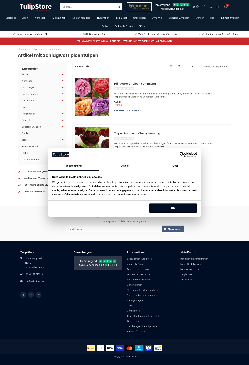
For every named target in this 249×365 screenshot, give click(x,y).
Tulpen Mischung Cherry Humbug (137, 133)
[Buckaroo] (149, 348)
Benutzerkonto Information (194, 258)
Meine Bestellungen (190, 263)
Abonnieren (174, 228)
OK (173, 208)
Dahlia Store (133, 310)
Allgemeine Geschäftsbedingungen (145, 289)
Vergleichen (186, 274)
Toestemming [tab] (74, 165)
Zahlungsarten (134, 284)
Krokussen (122, 17)
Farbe (105, 26)
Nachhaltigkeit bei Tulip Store (142, 326)
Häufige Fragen (135, 300)
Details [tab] (124, 165)
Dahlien (200, 17)
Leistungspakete (81, 17)
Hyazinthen (103, 17)
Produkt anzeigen (127, 110)
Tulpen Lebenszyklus (138, 269)
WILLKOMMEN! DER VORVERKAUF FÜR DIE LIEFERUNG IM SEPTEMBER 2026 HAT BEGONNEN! (125, 41)
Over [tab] (175, 165)
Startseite (11, 17)
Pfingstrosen (139, 17)
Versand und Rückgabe (139, 279)
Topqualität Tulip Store (138, 274)
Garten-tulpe (133, 321)
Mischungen (59, 17)
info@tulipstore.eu (34, 281)
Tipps (211, 17)
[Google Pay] (101, 348)
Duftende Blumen (124, 26)
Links (129, 305)
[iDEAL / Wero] (91, 348)
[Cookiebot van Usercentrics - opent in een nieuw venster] (182, 154)
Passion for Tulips (136, 331)
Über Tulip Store (135, 263)
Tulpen (24, 17)
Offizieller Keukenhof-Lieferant (143, 315)
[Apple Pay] (110, 348)
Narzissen (40, 17)
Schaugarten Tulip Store (139, 258)
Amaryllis (157, 17)
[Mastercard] (129, 348)
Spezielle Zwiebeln (179, 17)
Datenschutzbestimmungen (141, 295)
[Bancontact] (158, 348)
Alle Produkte (187, 279)
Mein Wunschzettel (190, 269)
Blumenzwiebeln (230, 17)
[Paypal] (139, 348)
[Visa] (120, 348)
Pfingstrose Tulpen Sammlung (135, 84)
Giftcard (143, 26)
